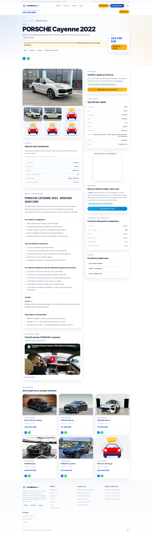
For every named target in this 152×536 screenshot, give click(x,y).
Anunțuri (31, 21)
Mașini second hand (83, 493)
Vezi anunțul (124, 11)
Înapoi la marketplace (95, 268)
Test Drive (66, 5)
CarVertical (119, 81)
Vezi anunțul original (117, 47)
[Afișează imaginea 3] (72, 114)
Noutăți (58, 5)
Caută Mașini (104, 5)
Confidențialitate (27, 519)
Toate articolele (54, 508)
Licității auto (117, 1)
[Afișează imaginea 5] (52, 129)
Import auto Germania (83, 496)
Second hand (96, 1)
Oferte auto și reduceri (84, 502)
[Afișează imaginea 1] (33, 114)
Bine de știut (53, 496)
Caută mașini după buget (112, 499)
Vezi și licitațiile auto (95, 273)
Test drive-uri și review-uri (112, 496)
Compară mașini (125, 1)
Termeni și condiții (28, 516)
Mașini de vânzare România (85, 490)
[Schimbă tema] (127, 5)
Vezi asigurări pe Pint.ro (107, 208)
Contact (25, 522)
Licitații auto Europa (83, 505)
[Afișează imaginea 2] (52, 114)
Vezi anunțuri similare (95, 263)
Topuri (81, 5)
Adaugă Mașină (118, 5)
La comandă (109, 1)
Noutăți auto (53, 490)
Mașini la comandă (82, 499)
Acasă (24, 21)
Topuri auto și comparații (112, 493)
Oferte (102, 1)
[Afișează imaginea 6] (72, 129)
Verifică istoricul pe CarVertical (107, 89)
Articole (74, 5)
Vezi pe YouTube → (31, 377)
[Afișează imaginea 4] (33, 129)
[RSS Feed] (127, 530)
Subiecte (52, 499)
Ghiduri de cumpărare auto (112, 490)
